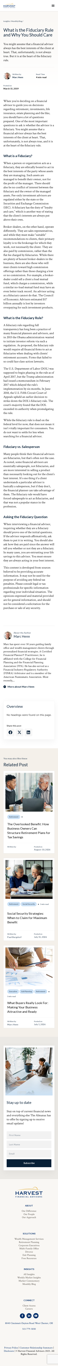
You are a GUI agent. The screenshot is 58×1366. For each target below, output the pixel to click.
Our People (29, 1214)
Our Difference (29, 1211)
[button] (10, 732)
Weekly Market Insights (29, 1277)
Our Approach (29, 1217)
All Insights (29, 1274)
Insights (6, 21)
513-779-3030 (29, 1329)
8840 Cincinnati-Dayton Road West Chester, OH (29, 1323)
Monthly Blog (16, 21)
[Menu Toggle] (53, 5)
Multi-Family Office (29, 1248)
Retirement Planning (29, 1242)
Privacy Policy (11, 1347)
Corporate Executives (29, 1245)
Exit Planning (29, 1255)
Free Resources (29, 1258)
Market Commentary (29, 1280)
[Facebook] (22, 1315)
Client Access (29, 1305)
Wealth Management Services (29, 1239)
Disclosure (9, 1351)
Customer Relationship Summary (36, 1347)
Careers (29, 1308)
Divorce (29, 1251)
